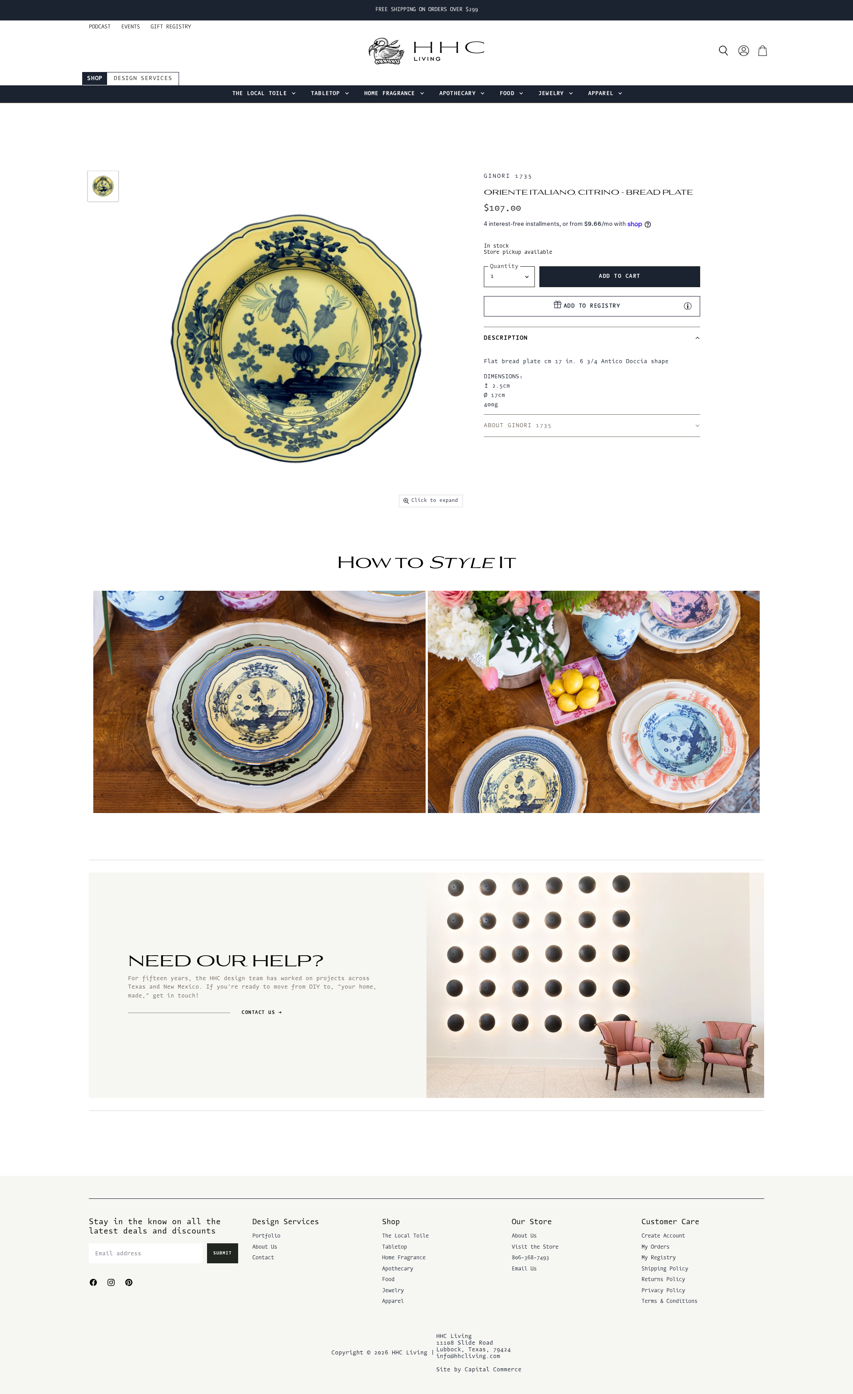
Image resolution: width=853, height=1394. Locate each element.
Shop (95, 78)
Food (509, 93)
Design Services (143, 78)
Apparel (603, 93)
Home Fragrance (391, 93)
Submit (222, 1253)
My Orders (656, 1247)
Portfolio (266, 1236)
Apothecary (459, 93)
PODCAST (100, 27)
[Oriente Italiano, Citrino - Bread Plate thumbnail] (103, 186)
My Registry (659, 1258)
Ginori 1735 (508, 176)
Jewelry (553, 93)
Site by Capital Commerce (479, 1370)
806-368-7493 (530, 1258)
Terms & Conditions (670, 1301)
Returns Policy (663, 1279)
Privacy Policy (663, 1291)
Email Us (524, 1269)
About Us (264, 1247)
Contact (263, 1258)
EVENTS (130, 27)
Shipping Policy (665, 1269)
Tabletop (327, 93)
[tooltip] (688, 306)
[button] (592, 338)
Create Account (663, 1236)
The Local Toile (261, 93)
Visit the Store (535, 1247)
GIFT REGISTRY (171, 27)
